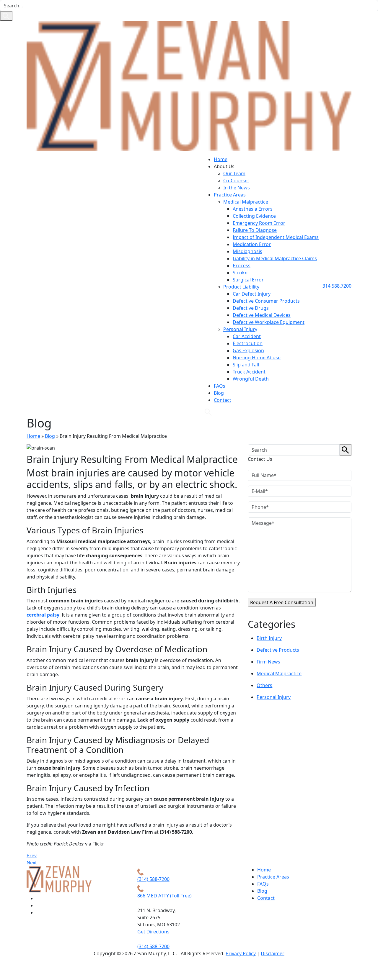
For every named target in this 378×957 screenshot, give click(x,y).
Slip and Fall (246, 364)
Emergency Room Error (259, 223)
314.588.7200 (336, 286)
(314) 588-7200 (153, 879)
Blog (219, 393)
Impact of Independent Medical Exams (276, 237)
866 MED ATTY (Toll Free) (164, 895)
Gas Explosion (248, 350)
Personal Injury (240, 329)
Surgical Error (248, 279)
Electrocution (248, 343)
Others (264, 685)
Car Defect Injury (252, 294)
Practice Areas (230, 194)
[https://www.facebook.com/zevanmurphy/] (38, 905)
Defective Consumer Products (266, 301)
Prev (32, 855)
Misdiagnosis (247, 251)
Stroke (240, 272)
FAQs (219, 386)
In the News (236, 187)
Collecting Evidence (254, 216)
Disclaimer (272, 953)
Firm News (268, 661)
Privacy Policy (241, 953)
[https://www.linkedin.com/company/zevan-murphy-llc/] (38, 912)
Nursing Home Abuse (257, 357)
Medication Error (252, 244)
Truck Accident (249, 371)
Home (220, 159)
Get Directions (153, 931)
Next (32, 862)
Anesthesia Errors (253, 209)
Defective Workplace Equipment (268, 322)
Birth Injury (269, 638)
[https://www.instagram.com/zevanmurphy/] (38, 898)
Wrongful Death (251, 379)
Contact (222, 400)
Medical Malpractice (245, 202)
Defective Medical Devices (262, 315)
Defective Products (278, 650)
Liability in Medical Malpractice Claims (275, 258)
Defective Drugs (251, 308)
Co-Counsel (236, 180)
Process (241, 265)
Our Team (234, 173)
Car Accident (247, 336)
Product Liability (241, 287)
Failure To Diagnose (255, 230)
